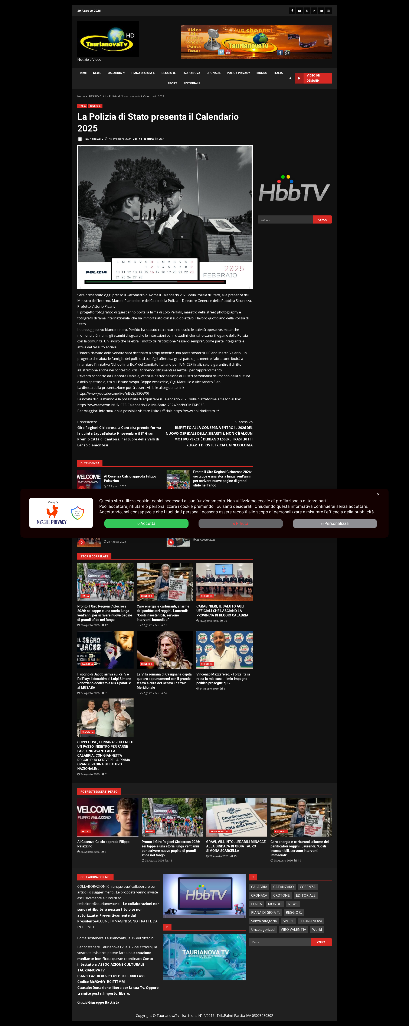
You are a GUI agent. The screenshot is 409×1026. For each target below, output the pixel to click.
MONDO (261, 73)
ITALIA (278, 73)
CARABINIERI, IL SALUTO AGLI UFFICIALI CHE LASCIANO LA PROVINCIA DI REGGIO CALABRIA (224, 582)
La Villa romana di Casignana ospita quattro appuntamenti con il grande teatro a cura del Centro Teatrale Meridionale (165, 650)
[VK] (321, 10)
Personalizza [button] (336, 523)
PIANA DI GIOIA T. (143, 73)
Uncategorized (263, 929)
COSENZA (307, 887)
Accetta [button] (148, 523)
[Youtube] (299, 10)
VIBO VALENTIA (293, 929)
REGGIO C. (168, 73)
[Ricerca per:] (285, 219)
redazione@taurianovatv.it (98, 903)
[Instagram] (328, 10)
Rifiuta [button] (242, 523)
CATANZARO (283, 887)
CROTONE (281, 895)
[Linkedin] (314, 10)
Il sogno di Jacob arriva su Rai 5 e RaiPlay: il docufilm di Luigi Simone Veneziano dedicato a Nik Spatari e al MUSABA (105, 650)
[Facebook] (292, 10)
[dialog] (204, 513)
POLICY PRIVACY (238, 73)
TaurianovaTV (93, 139)
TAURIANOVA (191, 73)
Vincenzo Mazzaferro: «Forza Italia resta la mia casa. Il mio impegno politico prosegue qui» (224, 650)
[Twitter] (307, 10)
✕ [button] (378, 494)
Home (83, 73)
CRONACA (213, 73)
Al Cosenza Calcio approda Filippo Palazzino (89, 481)
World (317, 929)
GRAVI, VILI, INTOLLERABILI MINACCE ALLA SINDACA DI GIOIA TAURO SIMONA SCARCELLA (236, 817)
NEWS (97, 73)
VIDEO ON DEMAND (313, 78)
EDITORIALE (192, 83)
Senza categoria (264, 921)
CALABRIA (115, 73)
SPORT (172, 83)
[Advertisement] (295, 134)
